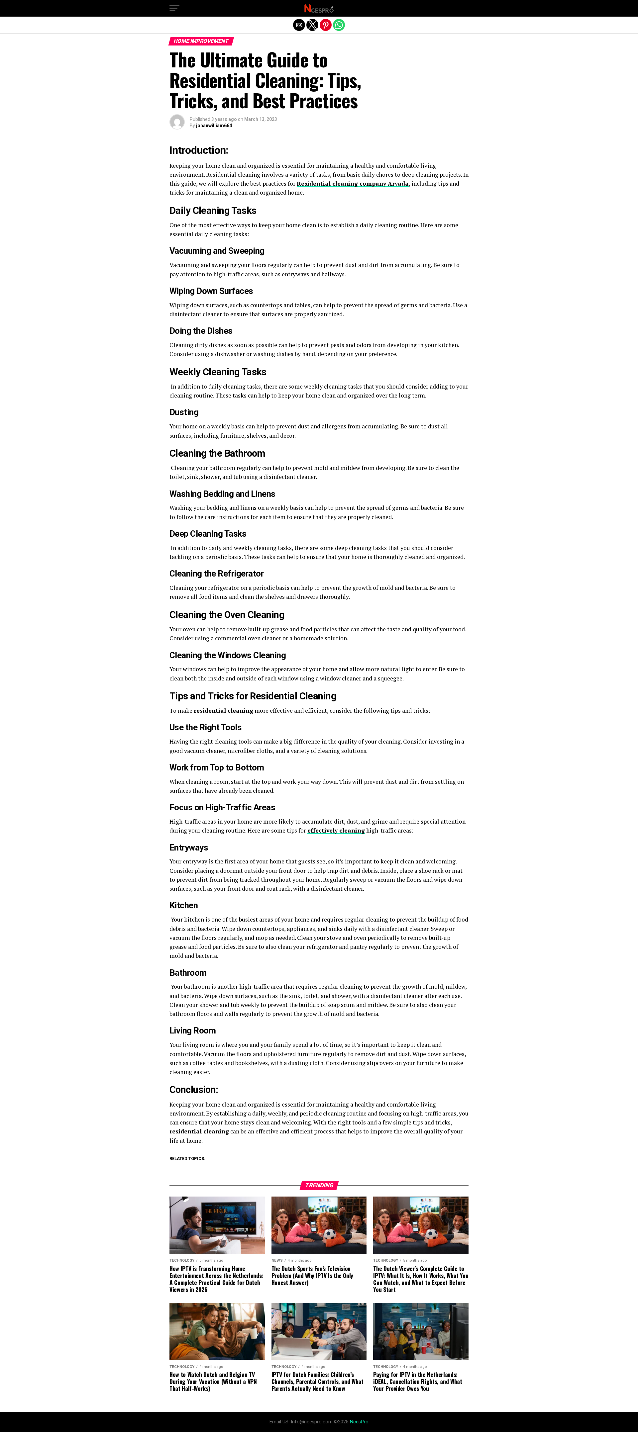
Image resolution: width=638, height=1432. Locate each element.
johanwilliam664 (214, 125)
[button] (174, 8)
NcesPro (359, 1422)
